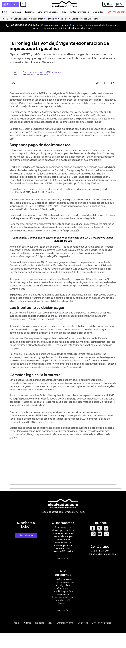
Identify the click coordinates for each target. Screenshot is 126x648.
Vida (64, 11)
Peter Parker (37, 19)
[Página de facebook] (92, 529)
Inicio (5, 11)
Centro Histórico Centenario (84, 19)
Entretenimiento (79, 11)
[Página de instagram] (106, 529)
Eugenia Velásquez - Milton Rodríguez (45, 72)
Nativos (50, 19)
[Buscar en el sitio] (23, 4)
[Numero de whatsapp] (93, 535)
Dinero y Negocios (101, 622)
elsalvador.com (109, 25)
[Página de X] (99, 529)
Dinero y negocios (48, 11)
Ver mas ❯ (62, 558)
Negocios (62, 19)
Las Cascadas (20, 19)
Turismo (29, 11)
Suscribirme (26, 535)
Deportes (98, 11)
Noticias (16, 11)
